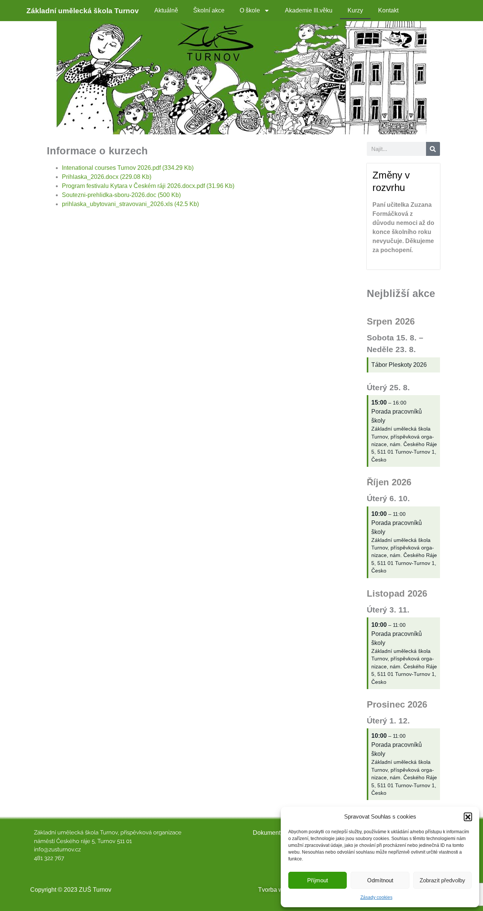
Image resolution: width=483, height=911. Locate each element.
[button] (468, 816)
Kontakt (388, 10)
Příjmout (317, 880)
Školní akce (209, 10)
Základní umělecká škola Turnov (82, 11)
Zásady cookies (376, 897)
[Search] (433, 149)
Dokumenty (268, 832)
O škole (250, 10)
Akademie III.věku (308, 10)
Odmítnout (380, 880)
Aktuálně (166, 10)
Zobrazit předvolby (442, 880)
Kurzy (355, 10)
